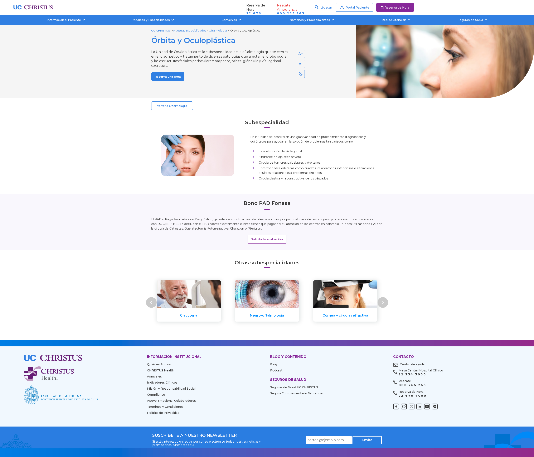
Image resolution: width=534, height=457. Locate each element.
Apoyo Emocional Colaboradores (171, 401)
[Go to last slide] (151, 302)
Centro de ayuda (412, 364)
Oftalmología (218, 30)
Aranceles (154, 376)
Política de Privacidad (163, 413)
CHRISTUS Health (160, 370)
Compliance (156, 394)
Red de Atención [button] (394, 19)
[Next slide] (382, 302)
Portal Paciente (357, 7)
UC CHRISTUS (160, 30)
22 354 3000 (412, 374)
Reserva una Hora (168, 76)
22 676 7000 (413, 396)
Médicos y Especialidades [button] (151, 19)
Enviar (367, 440)
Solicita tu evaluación (267, 239)
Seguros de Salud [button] (470, 19)
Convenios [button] (229, 19)
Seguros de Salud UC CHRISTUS (294, 387)
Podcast (276, 370)
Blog (273, 364)
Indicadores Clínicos (162, 382)
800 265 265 (291, 13)
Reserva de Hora (396, 7)
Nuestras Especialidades (190, 30)
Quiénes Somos (159, 364)
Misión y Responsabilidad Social (171, 388)
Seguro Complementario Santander (297, 393)
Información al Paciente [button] (64, 19)
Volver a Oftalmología (172, 105)
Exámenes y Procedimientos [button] (309, 19)
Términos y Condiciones (165, 407)
